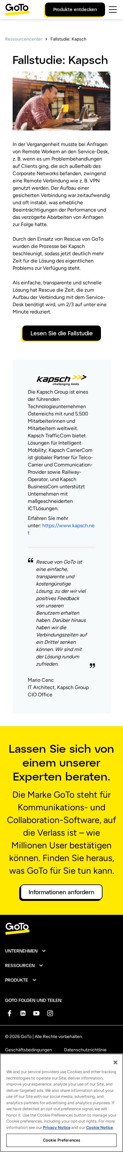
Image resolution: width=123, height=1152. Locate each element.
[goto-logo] (61, 928)
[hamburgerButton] (113, 9)
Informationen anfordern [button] (61, 892)
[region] (61, 1103)
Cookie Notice (99, 1127)
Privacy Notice (56, 1127)
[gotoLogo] (17, 9)
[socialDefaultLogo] (9, 1013)
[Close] (115, 1062)
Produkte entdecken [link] (75, 9)
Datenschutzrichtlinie (85, 1050)
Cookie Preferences (61, 1140)
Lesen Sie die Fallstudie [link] (62, 333)
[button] (25, 950)
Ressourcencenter (23, 39)
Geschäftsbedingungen (28, 1050)
